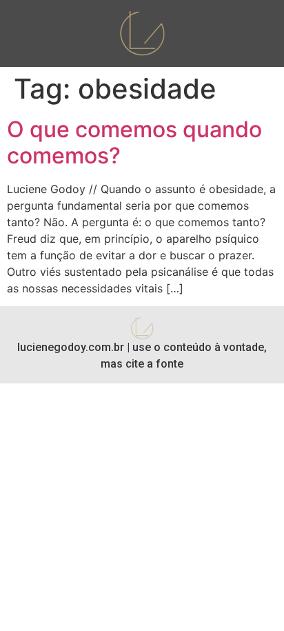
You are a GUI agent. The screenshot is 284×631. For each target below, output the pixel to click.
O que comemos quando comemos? (134, 142)
